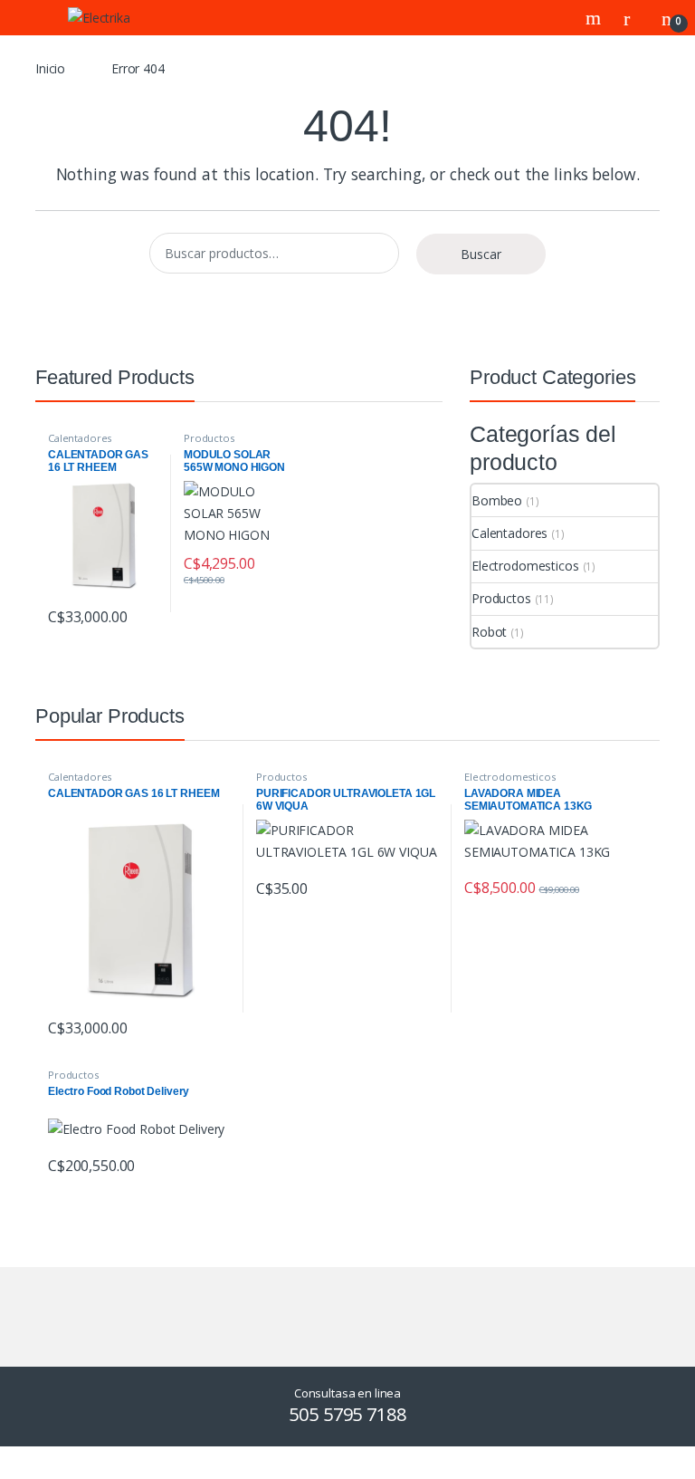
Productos (209, 438)
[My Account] (633, 17)
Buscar (481, 254)
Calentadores (79, 438)
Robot (489, 631)
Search (595, 18)
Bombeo (496, 500)
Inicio (50, 68)
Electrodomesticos (525, 565)
